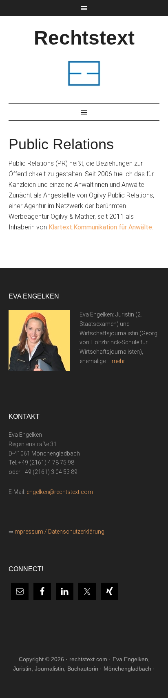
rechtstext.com (88, 659)
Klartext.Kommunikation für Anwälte (100, 227)
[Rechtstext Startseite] (84, 86)
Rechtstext (84, 38)
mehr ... (121, 361)
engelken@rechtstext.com (60, 492)
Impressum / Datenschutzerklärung (58, 531)
